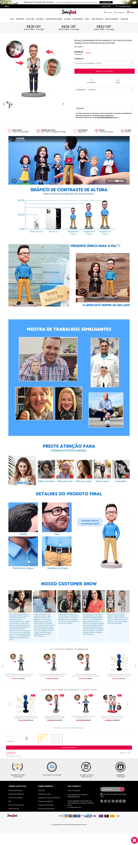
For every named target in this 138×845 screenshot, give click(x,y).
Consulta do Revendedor (46, 809)
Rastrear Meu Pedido (15, 790)
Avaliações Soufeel (44, 794)
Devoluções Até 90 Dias (16, 794)
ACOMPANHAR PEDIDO (124, 6)
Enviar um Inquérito (74, 790)
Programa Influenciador (46, 805)
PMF (9, 801)
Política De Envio (13, 809)
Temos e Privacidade (15, 798)
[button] (107, 12)
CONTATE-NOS (106, 6)
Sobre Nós (41, 790)
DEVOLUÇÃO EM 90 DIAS (105, 117)
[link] (12, 19)
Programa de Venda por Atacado (49, 798)
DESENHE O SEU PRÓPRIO (104, 71)
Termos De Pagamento (16, 805)
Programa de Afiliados (45, 801)
